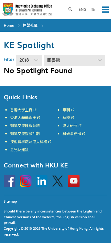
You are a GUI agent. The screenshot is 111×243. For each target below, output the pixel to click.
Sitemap (10, 201)
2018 (24, 60)
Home (9, 25)
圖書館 (53, 60)
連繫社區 (30, 25)
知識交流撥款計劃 (25, 134)
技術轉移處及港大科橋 (28, 142)
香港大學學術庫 (23, 118)
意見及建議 (19, 150)
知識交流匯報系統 (25, 126)
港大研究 (70, 126)
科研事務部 (72, 134)
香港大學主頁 (21, 110)
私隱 (66, 118)
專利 (66, 110)
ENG (82, 9)
